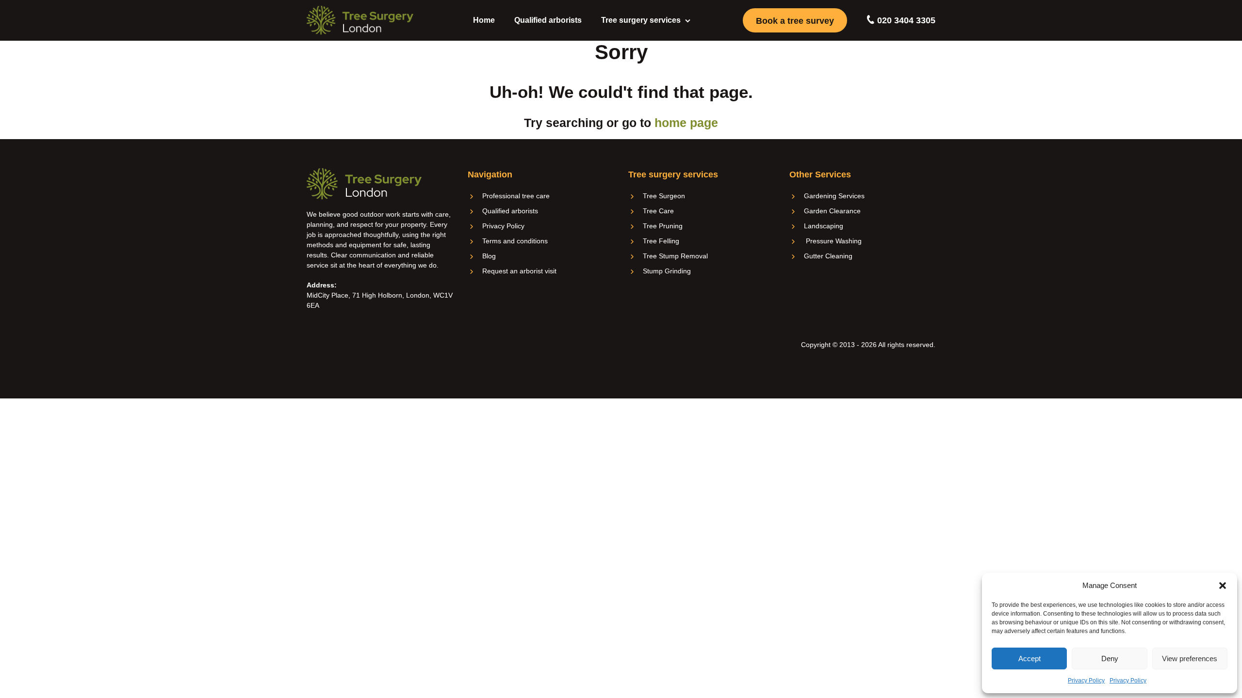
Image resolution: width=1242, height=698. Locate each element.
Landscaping (823, 226)
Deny (1109, 658)
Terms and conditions (515, 241)
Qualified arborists (548, 20)
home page (686, 122)
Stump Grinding (667, 271)
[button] (1222, 585)
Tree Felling (661, 241)
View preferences (1189, 658)
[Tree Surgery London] (360, 20)
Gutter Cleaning (828, 256)
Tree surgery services (641, 20)
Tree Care (658, 211)
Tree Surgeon (664, 196)
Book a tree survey (795, 21)
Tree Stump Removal (675, 256)
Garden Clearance (832, 211)
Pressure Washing (833, 241)
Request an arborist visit (519, 271)
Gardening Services (834, 196)
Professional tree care (516, 196)
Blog (489, 256)
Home (484, 20)
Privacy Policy (1086, 680)
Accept (1029, 658)
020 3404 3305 (905, 20)
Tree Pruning (663, 226)
